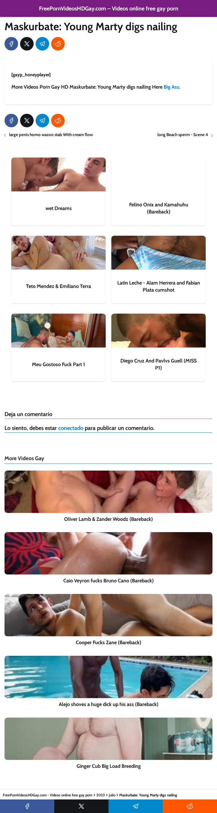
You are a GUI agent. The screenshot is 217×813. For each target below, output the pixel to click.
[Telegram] (42, 44)
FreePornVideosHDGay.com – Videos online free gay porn (108, 8)
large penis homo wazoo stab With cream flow (51, 134)
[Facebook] (11, 44)
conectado (70, 428)
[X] (27, 44)
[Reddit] (58, 44)
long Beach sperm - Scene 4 (182, 134)
